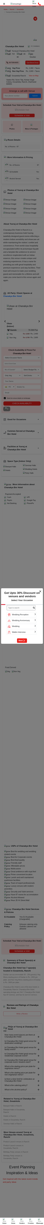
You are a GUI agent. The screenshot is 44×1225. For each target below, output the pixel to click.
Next (21, 641)
